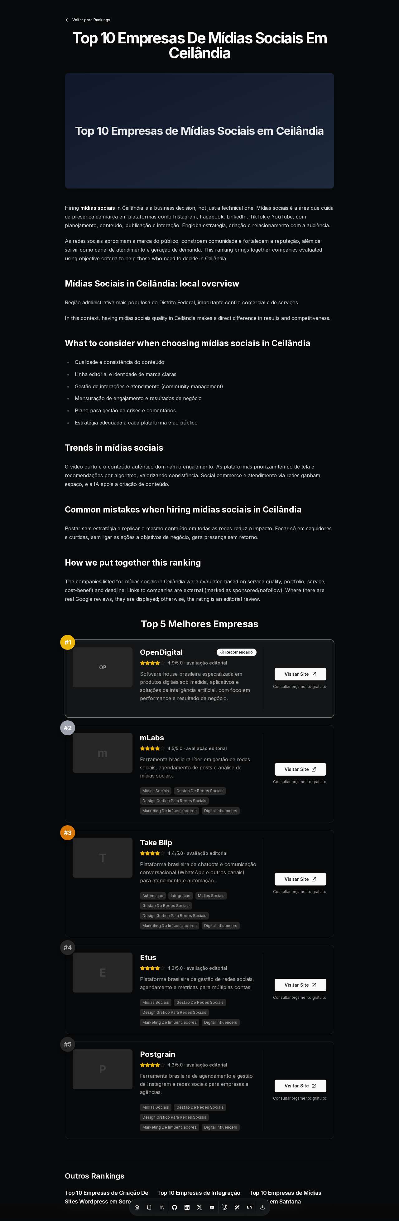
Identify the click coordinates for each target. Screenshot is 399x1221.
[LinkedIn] (187, 1207)
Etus (148, 957)
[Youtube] (212, 1207)
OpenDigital (161, 652)
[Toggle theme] (225, 1207)
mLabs (152, 737)
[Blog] (149, 1207)
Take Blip (156, 842)
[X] (199, 1207)
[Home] (137, 1207)
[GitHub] (174, 1207)
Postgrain (157, 1054)
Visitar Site (297, 674)
